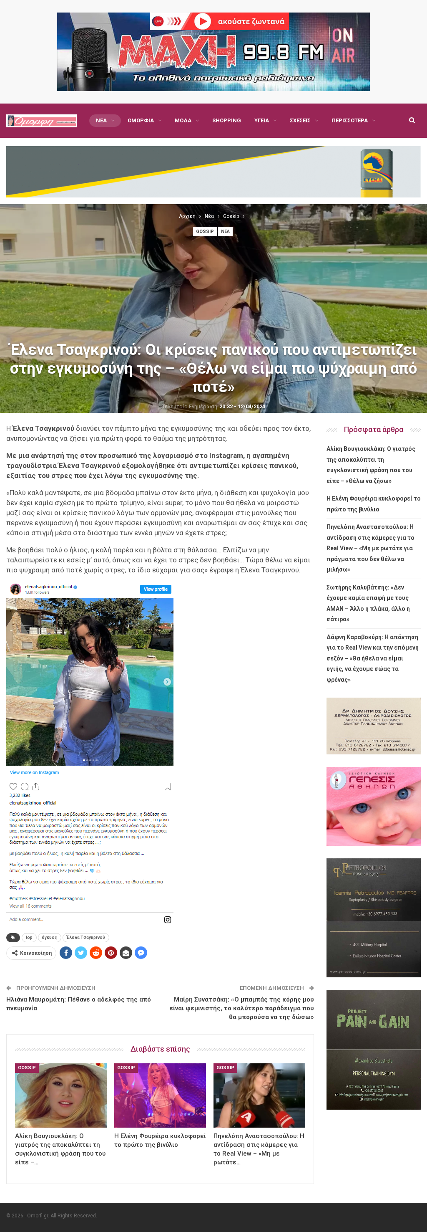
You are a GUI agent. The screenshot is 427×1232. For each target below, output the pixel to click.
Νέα (101, 120)
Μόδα (183, 120)
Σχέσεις (300, 120)
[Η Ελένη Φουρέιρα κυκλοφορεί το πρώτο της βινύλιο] (160, 1095)
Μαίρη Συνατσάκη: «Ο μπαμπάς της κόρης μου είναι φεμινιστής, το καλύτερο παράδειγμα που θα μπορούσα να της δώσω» (241, 1008)
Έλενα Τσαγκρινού (86, 937)
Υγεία (261, 120)
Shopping (226, 120)
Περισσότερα (350, 120)
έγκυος (49, 937)
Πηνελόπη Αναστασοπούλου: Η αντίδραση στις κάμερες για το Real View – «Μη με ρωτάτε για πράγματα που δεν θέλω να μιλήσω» (370, 548)
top (29, 937)
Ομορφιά (141, 120)
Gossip (205, 231)
